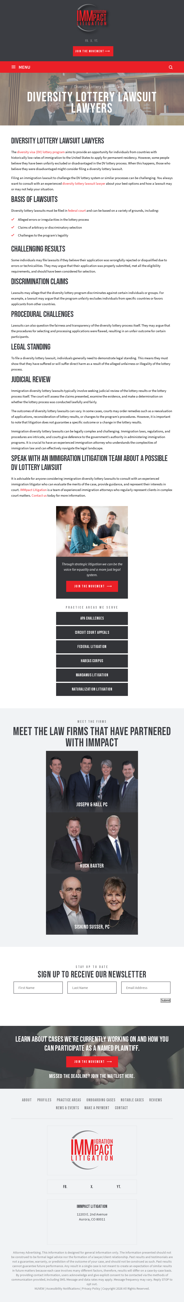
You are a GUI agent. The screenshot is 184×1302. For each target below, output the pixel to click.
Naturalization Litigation (92, 689)
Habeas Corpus (92, 661)
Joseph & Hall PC (92, 781)
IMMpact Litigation (33, 490)
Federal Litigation (92, 646)
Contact (121, 1108)
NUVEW (39, 1288)
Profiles (44, 1100)
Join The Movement (89, 51)
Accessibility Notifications (63, 1288)
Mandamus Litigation (92, 675)
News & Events (67, 1108)
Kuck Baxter (92, 843)
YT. (96, 41)
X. (91, 41)
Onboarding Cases (100, 1100)
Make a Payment (97, 1108)
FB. (87, 41)
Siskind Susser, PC (92, 904)
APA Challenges (92, 618)
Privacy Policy (91, 1288)
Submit (165, 1000)
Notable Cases (132, 1100)
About (27, 1100)
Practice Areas (69, 1100)
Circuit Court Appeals (92, 632)
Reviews (155, 1100)
